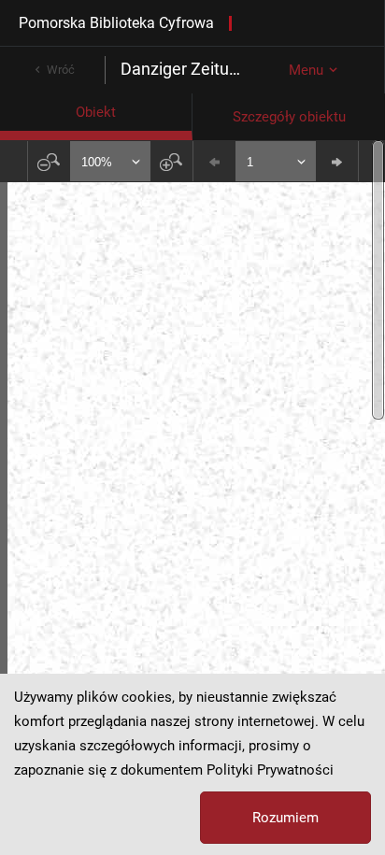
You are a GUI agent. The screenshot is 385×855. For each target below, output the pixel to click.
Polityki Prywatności (270, 770)
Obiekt (96, 112)
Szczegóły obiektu (289, 116)
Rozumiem (285, 817)
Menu (306, 70)
